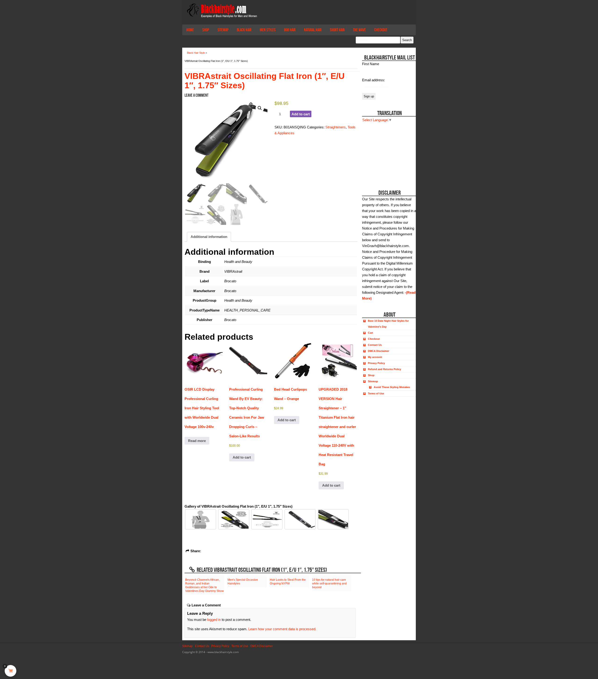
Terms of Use (376, 393)
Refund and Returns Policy (384, 369)
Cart (370, 332)
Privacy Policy (376, 363)
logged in (214, 620)
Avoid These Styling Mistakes (392, 387)
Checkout (380, 30)
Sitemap (222, 30)
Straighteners (335, 127)
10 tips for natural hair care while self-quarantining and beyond (329, 583)
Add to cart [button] (242, 457)
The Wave (359, 30)
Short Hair (337, 30)
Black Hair (244, 30)
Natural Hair (312, 30)
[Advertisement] (388, 152)
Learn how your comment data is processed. (282, 629)
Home (190, 30)
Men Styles (268, 30)
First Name (370, 64)
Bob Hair (289, 30)
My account (375, 357)
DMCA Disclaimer (378, 351)
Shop (205, 30)
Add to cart (301, 114)
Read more (197, 441)
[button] (260, 108)
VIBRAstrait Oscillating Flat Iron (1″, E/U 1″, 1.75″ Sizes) (265, 80)
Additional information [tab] (209, 237)
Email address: (373, 80)
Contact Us (375, 344)
